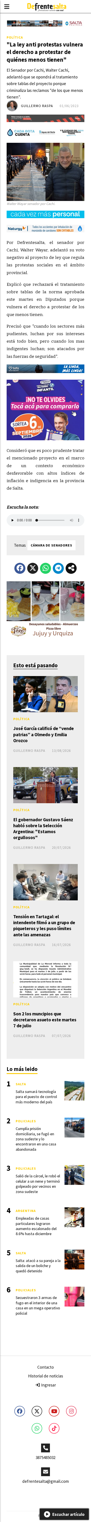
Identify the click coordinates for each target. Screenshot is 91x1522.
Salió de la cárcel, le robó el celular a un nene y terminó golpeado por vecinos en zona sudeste (38, 1183)
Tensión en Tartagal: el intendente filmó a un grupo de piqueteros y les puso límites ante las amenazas (44, 926)
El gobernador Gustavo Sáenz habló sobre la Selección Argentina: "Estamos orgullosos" (43, 829)
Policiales (26, 1121)
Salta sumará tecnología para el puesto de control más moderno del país (36, 1096)
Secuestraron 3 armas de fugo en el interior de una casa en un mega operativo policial (38, 1305)
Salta (21, 1084)
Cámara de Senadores (51, 545)
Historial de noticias (45, 1376)
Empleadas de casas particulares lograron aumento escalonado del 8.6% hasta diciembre (36, 1226)
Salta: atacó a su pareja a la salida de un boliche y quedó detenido (38, 1265)
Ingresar (48, 1385)
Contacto (45, 1367)
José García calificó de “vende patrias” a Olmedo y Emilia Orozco (43, 734)
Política (15, 37)
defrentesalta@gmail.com (45, 1481)
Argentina (26, 1210)
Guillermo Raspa (37, 106)
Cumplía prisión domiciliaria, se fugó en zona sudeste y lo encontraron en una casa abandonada (36, 1139)
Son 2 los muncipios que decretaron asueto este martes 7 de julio (44, 1020)
